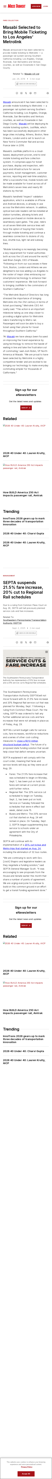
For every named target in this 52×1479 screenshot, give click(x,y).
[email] (35, 93)
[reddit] (30, 93)
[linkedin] (21, 93)
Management (9, 576)
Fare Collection (10, 20)
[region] (26, 1468)
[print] (47, 93)
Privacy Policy (26, 1467)
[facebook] (17, 93)
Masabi (7, 102)
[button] (5, 6)
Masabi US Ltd (31, 74)
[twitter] (26, 93)
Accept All (26, 1474)
